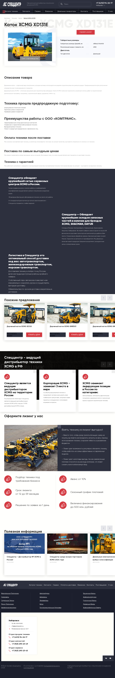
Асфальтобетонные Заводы (92, 607)
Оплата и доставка (68, 585)
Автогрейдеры (44, 593)
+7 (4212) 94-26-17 (104, 3)
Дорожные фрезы (89, 604)
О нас (110, 11)
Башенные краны (89, 593)
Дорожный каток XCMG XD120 (19, 326)
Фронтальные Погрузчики (10, 593)
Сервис (38, 11)
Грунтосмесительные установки (50, 607)
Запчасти (26, 11)
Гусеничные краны (89, 600)
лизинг (12, 335)
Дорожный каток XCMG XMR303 (63, 326)
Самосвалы (5, 597)
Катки (41, 604)
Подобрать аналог (86, 32)
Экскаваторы (44, 600)
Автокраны (43, 597)
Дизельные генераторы (67, 11)
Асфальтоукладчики (89, 597)
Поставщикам (98, 11)
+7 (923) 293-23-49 (20, 644)
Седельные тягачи (7, 600)
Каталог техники (11, 11)
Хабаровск (99, 5)
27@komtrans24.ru (17, 626)
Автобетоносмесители (8, 607)
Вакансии (49, 11)
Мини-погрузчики (7, 604)
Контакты (84, 11)
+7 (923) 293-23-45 (20, 651)
